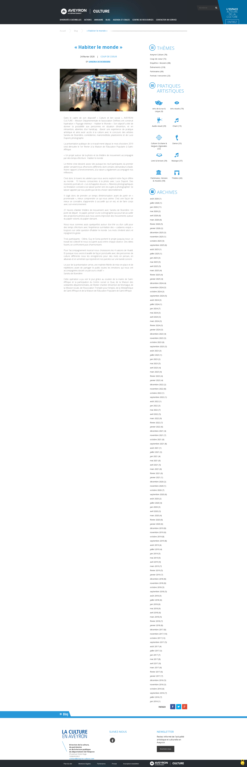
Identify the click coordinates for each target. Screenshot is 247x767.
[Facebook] (112, 740)
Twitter (178, 706)
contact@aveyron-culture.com (81, 758)
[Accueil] (123, 11)
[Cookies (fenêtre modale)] (242, 762)
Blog (76, 31)
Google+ (184, 706)
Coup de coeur (109, 56)
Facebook (172, 706)
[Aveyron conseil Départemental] (167, 763)
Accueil (63, 31)
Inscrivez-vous (165, 749)
